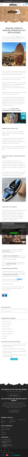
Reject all (23, 233)
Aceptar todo (14, 233)
